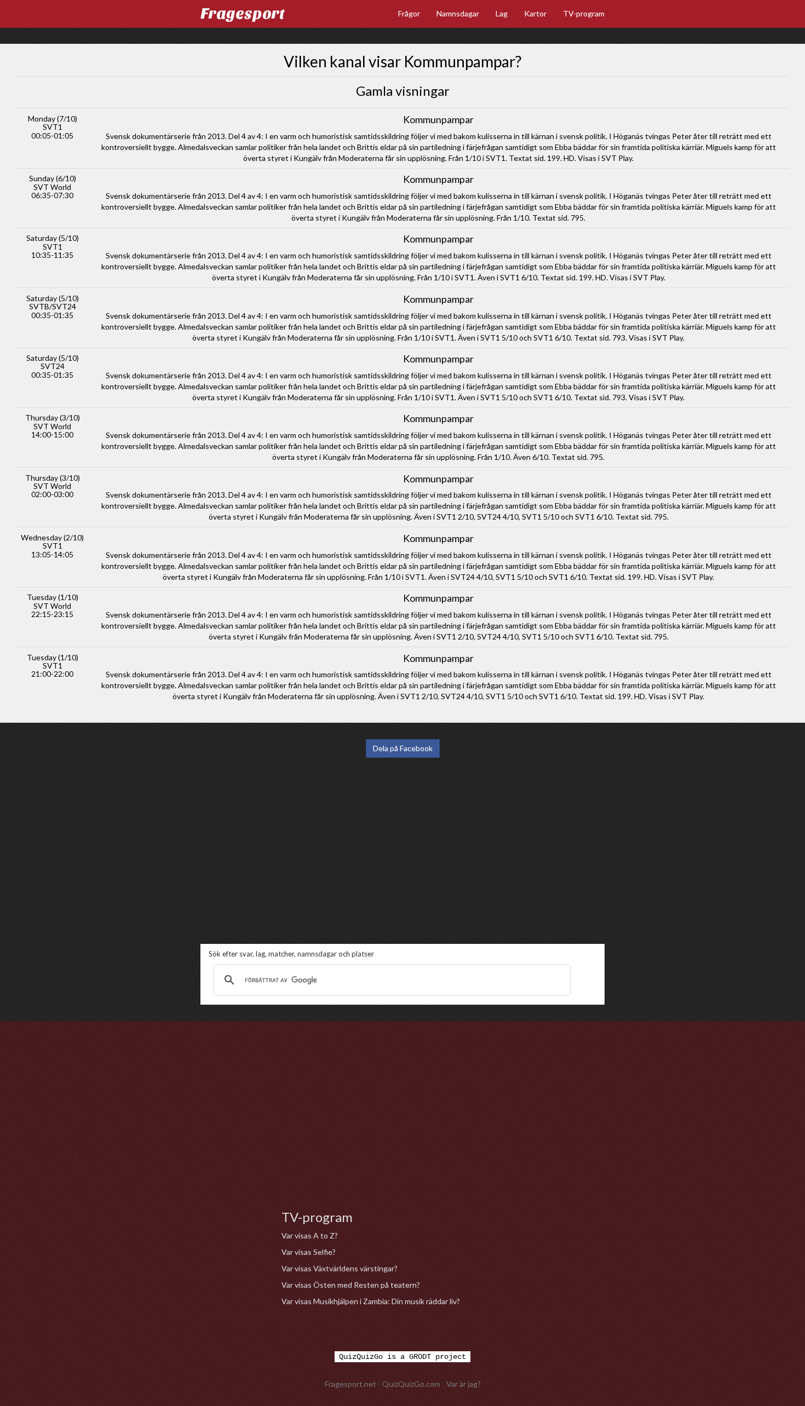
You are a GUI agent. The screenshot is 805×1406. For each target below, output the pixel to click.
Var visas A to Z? (309, 1235)
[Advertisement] (402, 850)
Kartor (535, 13)
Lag (502, 13)
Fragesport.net (350, 1383)
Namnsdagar (457, 13)
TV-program (584, 13)
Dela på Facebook (403, 748)
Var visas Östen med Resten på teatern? (350, 1284)
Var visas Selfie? (308, 1252)
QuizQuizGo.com (411, 1383)
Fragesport (242, 13)
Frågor (409, 13)
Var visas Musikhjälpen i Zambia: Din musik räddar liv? (370, 1301)
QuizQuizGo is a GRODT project (402, 1356)
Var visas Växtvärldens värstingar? (339, 1268)
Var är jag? (463, 1383)
